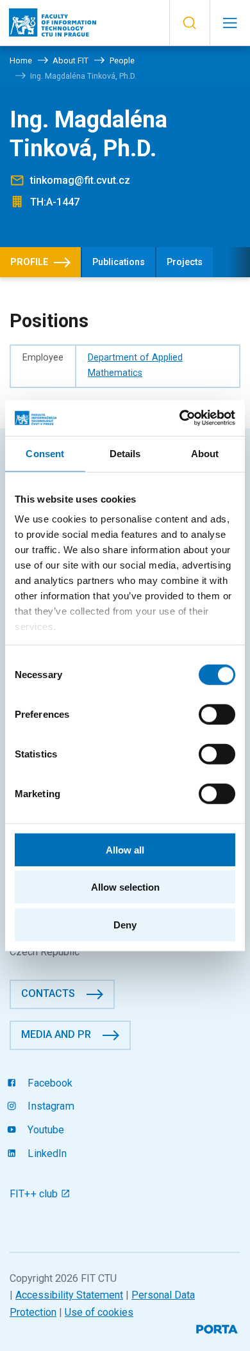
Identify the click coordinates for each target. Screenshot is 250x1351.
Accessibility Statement (69, 1295)
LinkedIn (46, 1153)
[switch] (217, 714)
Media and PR (56, 1034)
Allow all (125, 849)
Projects (185, 262)
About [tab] (205, 453)
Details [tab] (125, 453)
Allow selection (125, 887)
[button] (189, 23)
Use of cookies (99, 1312)
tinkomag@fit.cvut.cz (80, 180)
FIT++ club (35, 1194)
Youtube (44, 1130)
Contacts (48, 993)
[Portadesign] (218, 1327)
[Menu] (230, 23)
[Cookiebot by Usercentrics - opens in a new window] (179, 418)
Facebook (48, 1083)
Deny (125, 924)
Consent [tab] (45, 453)
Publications (118, 262)
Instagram (49, 1106)
